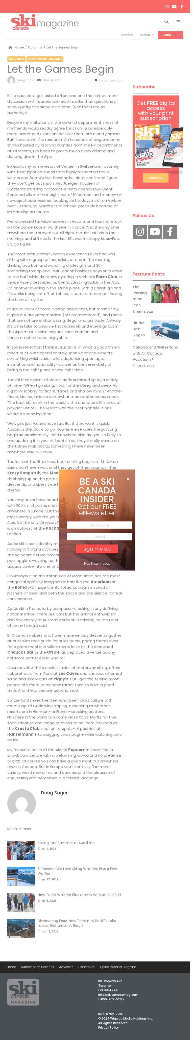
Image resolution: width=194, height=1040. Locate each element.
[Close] (128, 479)
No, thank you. (97, 563)
